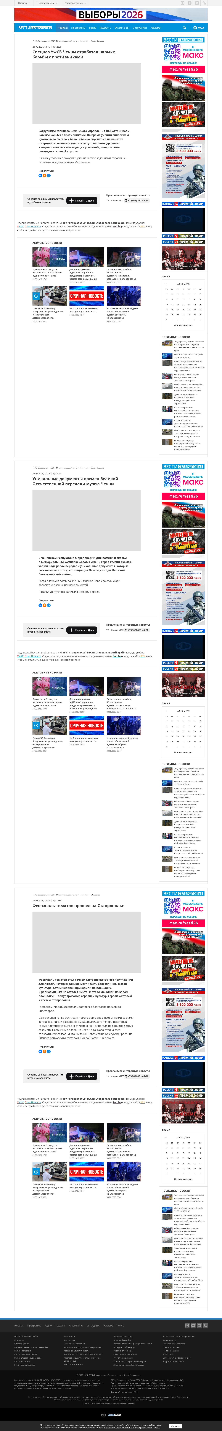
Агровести (19, 1340)
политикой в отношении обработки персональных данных (131, 1427)
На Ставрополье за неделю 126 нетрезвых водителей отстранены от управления (187, 433)
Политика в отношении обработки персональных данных (109, 1403)
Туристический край (123, 1357)
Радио (48, 1325)
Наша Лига (168, 1354)
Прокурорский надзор (123, 1347)
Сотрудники (93, 1325)
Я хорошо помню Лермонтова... (128, 1365)
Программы (34, 1325)
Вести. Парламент (22, 1350)
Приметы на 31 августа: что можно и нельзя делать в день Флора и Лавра (47, 272)
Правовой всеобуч (122, 1340)
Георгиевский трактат (24, 1365)
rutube (196, 3)
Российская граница (122, 1350)
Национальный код (122, 1336)
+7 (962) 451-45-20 (138, 200)
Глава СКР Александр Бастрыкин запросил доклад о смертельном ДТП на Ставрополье (47, 313)
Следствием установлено (125, 1354)
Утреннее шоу (169, 1340)
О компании (76, 1325)
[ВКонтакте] (40, 175)
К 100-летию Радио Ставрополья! (178, 1336)
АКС (20, 226)
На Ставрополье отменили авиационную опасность (83, 310)
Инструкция (69, 1340)
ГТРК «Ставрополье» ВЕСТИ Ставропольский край (35, 28)
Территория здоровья (173, 1361)
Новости (19, 1325)
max (182, 3)
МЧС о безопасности (73, 1364)
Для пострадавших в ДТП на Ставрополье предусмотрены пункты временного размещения (83, 274)
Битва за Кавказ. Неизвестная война (31, 1347)
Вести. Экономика (22, 1361)
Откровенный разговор (174, 1343)
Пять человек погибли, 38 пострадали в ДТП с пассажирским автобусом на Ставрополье (121, 274)
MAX (198, 28)
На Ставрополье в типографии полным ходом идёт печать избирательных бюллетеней (188, 387)
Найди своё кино (171, 1350)
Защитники (69, 1336)
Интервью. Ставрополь (75, 1343)
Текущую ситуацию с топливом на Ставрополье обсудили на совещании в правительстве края (189, 346)
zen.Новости (33, 226)
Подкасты (60, 1325)
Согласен (175, 1426)
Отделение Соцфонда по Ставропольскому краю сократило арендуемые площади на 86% (187, 445)
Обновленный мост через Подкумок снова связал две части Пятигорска (186, 377)
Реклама (108, 1325)
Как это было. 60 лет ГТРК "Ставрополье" (83, 1354)
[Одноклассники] (44, 175)
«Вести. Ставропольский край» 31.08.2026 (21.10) (188, 356)
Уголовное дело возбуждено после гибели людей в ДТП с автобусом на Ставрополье (122, 313)
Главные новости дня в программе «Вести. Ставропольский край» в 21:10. (188, 423)
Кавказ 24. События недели (76, 1350)
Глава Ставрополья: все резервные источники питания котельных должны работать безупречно (187, 412)
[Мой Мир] (49, 175)
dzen (189, 3)
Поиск (184, 27)
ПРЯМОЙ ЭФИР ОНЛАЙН (26, 1336)
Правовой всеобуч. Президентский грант (132, 1343)
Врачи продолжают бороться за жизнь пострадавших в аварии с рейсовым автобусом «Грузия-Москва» (189, 366)
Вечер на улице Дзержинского (177, 1357)
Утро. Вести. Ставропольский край (129, 1361)
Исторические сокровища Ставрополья (82, 1347)
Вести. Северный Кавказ (25, 1354)
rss (204, 3)
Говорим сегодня (171, 1347)
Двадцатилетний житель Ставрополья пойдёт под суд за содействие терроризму (185, 399)
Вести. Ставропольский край (27, 1357)
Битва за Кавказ (21, 1343)
